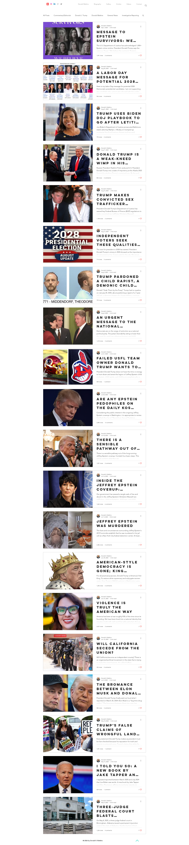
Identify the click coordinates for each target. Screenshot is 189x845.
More (124, 15)
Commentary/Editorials (62, 15)
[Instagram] (51, 4)
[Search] (146, 5)
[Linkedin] (54, 4)
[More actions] (141, 26)
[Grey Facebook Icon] (58, 4)
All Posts (46, 15)
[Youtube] (48, 4)
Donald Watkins (97, 15)
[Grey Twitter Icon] (61, 4)
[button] (143, 15)
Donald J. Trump (81, 15)
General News (112, 15)
